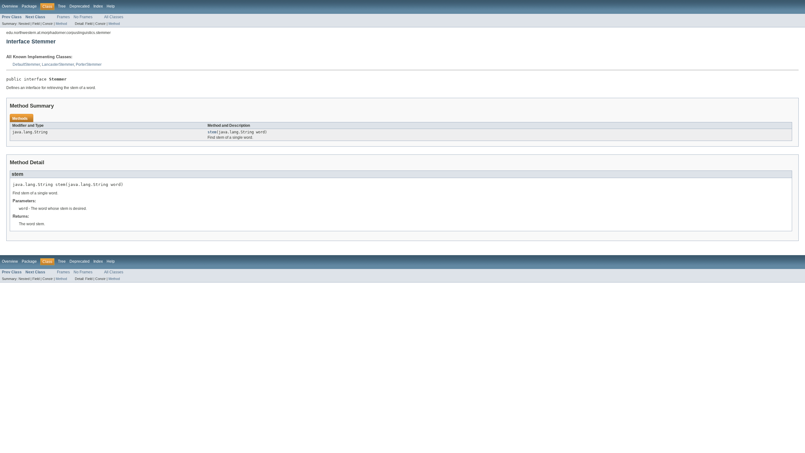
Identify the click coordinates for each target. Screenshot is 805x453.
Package (29, 6)
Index (98, 6)
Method (61, 23)
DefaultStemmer (26, 64)
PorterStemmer (89, 64)
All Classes (113, 17)
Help (111, 6)
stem (212, 132)
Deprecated (79, 6)
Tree (62, 6)
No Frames (83, 17)
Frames (63, 17)
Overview (10, 6)
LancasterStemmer (58, 64)
